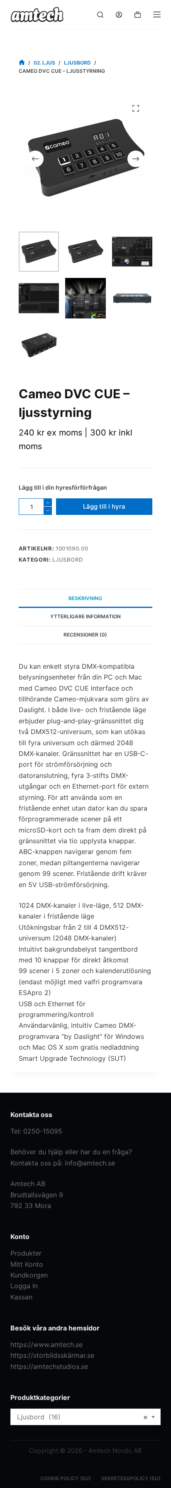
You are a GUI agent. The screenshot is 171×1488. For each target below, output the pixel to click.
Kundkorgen (29, 1275)
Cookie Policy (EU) (65, 1478)
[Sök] (100, 15)
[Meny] (157, 14)
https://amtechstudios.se (49, 1366)
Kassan (21, 1297)
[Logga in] (119, 15)
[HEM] (22, 63)
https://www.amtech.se (46, 1344)
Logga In (24, 1286)
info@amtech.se (90, 1163)
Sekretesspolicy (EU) (131, 1478)
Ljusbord (67, 559)
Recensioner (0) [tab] (85, 635)
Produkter (26, 1253)
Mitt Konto (26, 1264)
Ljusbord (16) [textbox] (82, 1417)
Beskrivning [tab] (85, 598)
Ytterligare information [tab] (85, 616)
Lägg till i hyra (104, 506)
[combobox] (85, 1417)
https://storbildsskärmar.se (52, 1355)
